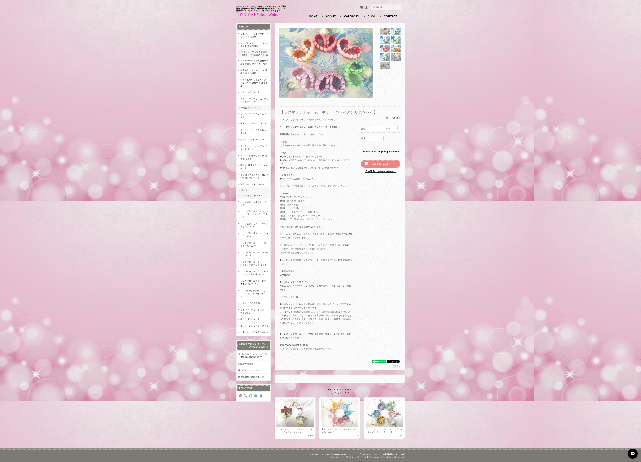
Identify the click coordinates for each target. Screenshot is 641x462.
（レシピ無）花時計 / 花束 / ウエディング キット (254, 282)
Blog (371, 16)
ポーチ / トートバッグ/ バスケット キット (254, 147)
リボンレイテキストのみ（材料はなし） (254, 311)
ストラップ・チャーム (252, 195)
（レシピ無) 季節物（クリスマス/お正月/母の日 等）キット (254, 293)
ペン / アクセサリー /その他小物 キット (254, 157)
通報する (396, 366)
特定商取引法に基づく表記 (253, 377)
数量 (363, 138)
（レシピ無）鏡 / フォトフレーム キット (254, 234)
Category (351, 16)
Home (313, 16)
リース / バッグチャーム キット (253, 115)
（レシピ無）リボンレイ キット (253, 203)
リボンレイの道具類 (250, 303)
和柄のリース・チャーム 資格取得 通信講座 (253, 71)
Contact (390, 16)
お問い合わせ (247, 364)
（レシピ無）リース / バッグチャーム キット (254, 225)
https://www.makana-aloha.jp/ (294, 345)
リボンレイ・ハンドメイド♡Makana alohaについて (254, 355)
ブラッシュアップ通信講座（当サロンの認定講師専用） (255, 53)
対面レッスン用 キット (252, 184)
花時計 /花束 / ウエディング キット (254, 166)
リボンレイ (246, 190)
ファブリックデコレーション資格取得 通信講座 (254, 44)
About (331, 16)
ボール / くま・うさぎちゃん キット (254, 131)
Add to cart (380, 163)
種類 (363, 129)
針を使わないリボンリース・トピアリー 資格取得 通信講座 (254, 83)
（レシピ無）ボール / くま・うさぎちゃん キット (254, 244)
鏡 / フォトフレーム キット (253, 123)
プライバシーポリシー (251, 370)
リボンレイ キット (250, 92)
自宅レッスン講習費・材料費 (254, 332)
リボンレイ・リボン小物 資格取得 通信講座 (254, 35)
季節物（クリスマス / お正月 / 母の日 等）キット (254, 176)
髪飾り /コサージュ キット (253, 139)
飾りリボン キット (250, 319)
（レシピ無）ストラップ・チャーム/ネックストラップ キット (254, 214)
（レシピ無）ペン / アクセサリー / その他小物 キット (254, 273)
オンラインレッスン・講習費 (254, 326)
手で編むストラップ (251, 108)
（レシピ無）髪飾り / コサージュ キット (254, 253)
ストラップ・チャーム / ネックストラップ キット (254, 100)
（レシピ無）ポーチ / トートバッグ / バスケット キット (254, 263)
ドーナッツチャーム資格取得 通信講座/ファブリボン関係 (254, 62)
